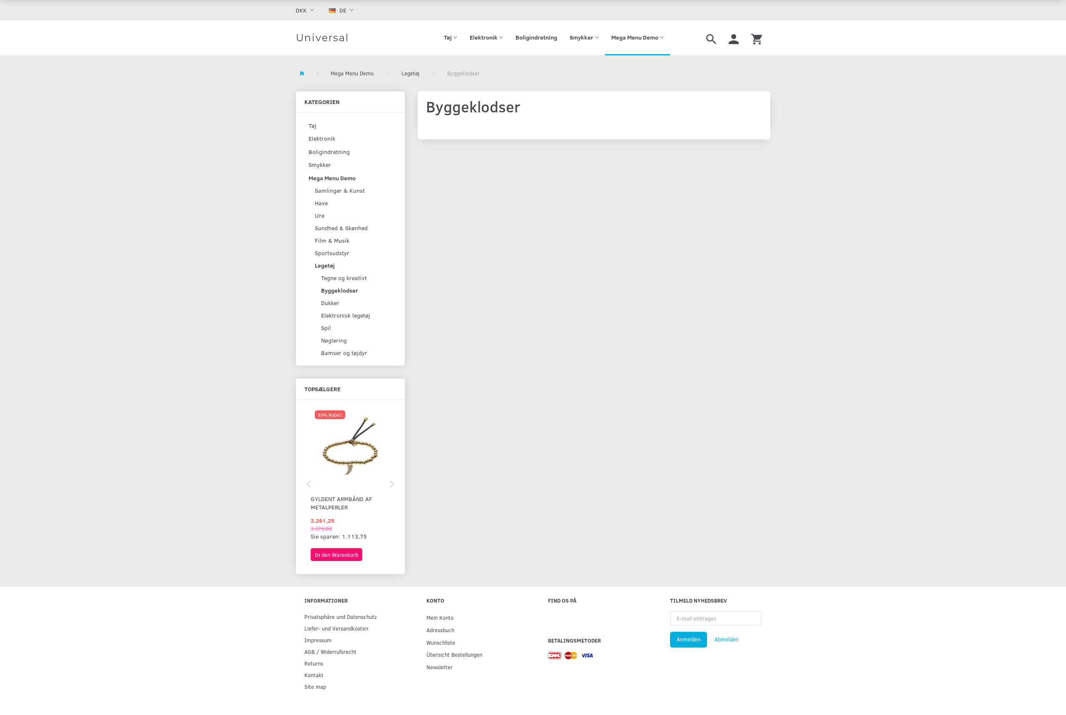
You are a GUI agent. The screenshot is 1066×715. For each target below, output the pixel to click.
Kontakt (314, 674)
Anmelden (688, 639)
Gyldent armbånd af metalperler (341, 503)
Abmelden (726, 639)
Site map (315, 686)
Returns (313, 663)
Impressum (317, 639)
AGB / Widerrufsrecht (330, 651)
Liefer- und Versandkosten (336, 628)
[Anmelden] (733, 37)
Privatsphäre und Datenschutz (340, 616)
